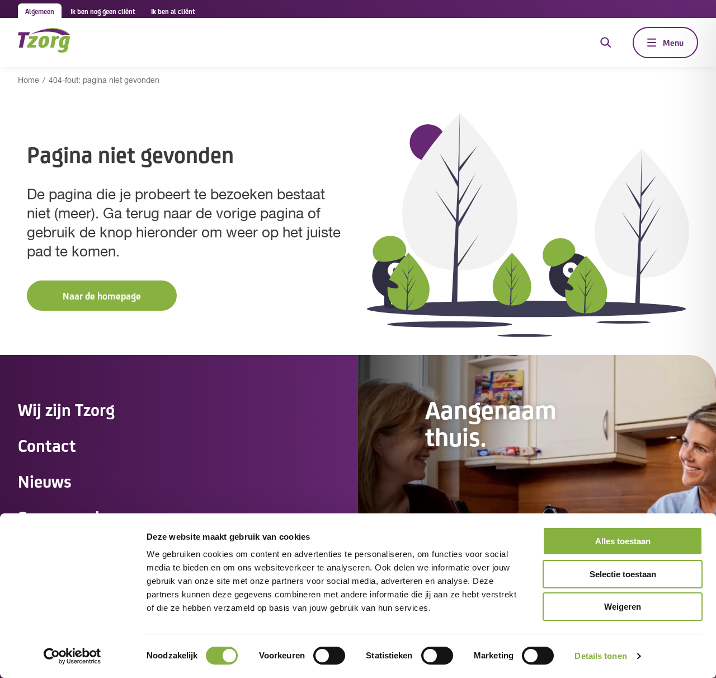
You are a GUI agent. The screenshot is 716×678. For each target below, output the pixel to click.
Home (28, 81)
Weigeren (622, 606)
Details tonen (600, 656)
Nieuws (45, 480)
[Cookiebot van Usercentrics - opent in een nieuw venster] (72, 656)
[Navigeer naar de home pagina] (44, 42)
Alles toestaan (623, 541)
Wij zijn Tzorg (66, 408)
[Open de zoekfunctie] (605, 42)
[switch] (329, 656)
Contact (47, 444)
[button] (102, 295)
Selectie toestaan (623, 574)
